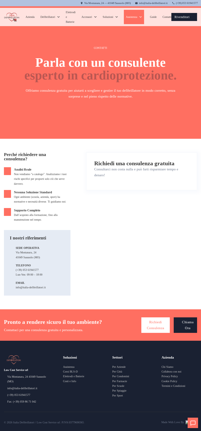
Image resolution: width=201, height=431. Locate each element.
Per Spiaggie (119, 390)
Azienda (30, 16)
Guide (153, 16)
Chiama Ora (188, 325)
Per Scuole (118, 385)
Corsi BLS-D (70, 371)
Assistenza (131, 16)
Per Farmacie (119, 381)
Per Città (117, 371)
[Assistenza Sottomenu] (140, 17)
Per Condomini (120, 376)
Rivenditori (182, 17)
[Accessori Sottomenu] (95, 17)
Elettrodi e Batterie (71, 17)
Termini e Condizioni (173, 385)
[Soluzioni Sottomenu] (116, 17)
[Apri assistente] (193, 423)
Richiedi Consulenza (155, 325)
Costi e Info (69, 381)
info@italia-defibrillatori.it (153, 3)
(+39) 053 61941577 (187, 3)
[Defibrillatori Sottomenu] (58, 17)
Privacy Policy (170, 376)
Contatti (167, 16)
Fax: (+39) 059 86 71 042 (21, 401)
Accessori (86, 16)
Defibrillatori (47, 16)
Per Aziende (119, 366)
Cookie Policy (169, 381)
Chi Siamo (167, 366)
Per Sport (117, 395)
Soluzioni (108, 16)
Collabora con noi (171, 371)
